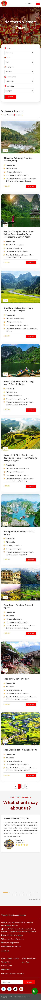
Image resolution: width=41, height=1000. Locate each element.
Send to (29, 982)
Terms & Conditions (29, 958)
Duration (11, 67)
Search (10, 97)
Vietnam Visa (5, 962)
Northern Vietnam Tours (25, 33)
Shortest (10, 115)
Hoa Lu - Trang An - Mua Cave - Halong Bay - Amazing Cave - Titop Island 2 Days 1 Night (18, 234)
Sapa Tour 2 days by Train (16, 678)
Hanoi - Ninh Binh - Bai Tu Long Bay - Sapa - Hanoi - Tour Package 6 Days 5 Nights (20, 458)
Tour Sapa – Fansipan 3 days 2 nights (18, 606)
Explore (31, 186)
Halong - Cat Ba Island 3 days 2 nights (18, 532)
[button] (5, 892)
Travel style (11, 77)
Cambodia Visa (6, 966)
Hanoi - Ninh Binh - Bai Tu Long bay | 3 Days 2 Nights (18, 383)
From (9, 48)
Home (9, 33)
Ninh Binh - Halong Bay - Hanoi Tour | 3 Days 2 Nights (18, 309)
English (29, 3)
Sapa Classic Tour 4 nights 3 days (20, 749)
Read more (33, 899)
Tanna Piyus (20, 840)
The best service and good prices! (16, 818)
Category (10, 86)
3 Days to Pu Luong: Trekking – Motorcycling (18, 159)
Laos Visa (25, 962)
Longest (19, 115)
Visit (8, 58)
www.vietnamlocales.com (12, 946)
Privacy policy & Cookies (10, 958)
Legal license (5, 969)
